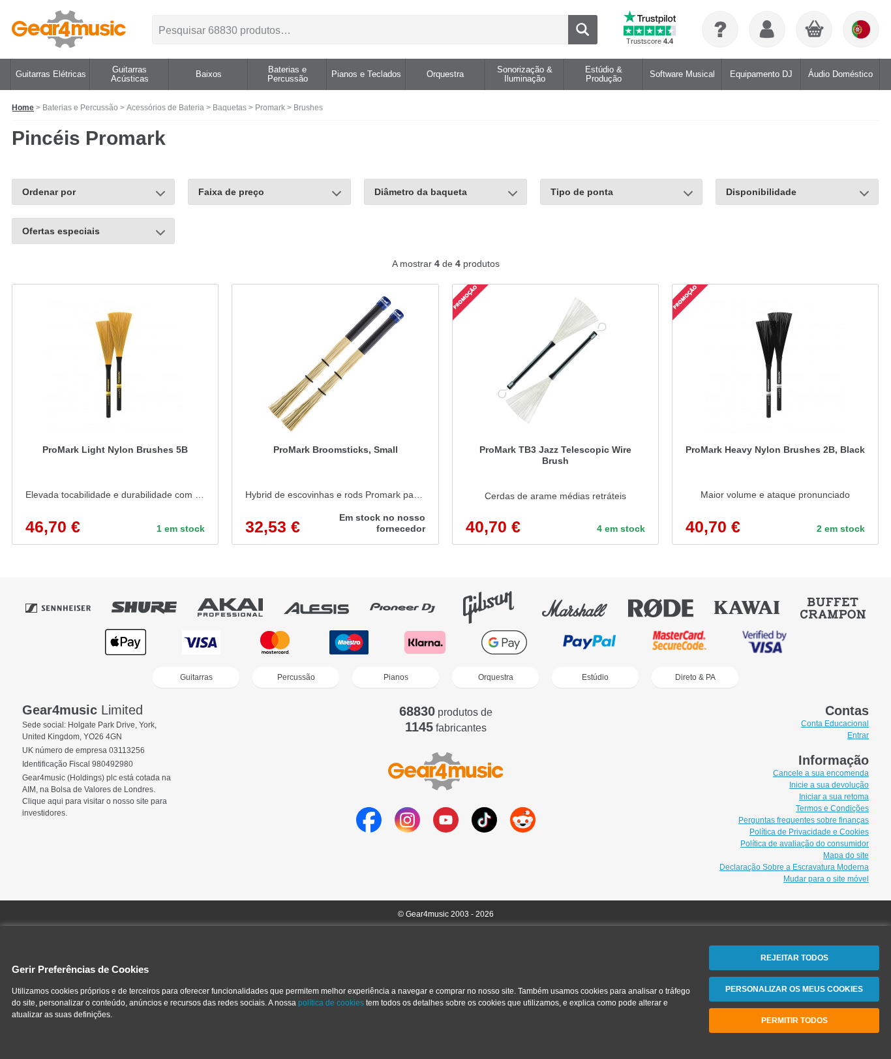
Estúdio (595, 677)
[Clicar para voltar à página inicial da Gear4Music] (69, 29)
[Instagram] (407, 829)
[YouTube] (446, 829)
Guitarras (196, 677)
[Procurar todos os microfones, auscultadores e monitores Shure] (153, 607)
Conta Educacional (835, 723)
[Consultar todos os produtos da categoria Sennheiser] (67, 607)
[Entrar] (767, 29)
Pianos (396, 677)
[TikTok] (484, 829)
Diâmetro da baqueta (420, 192)
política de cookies (331, 1002)
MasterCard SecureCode (679, 642)
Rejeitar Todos (794, 957)
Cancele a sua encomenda (821, 773)
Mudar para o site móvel (826, 878)
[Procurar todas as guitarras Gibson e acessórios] (498, 607)
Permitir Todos (794, 1020)
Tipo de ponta (582, 192)
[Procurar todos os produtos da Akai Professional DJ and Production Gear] (239, 607)
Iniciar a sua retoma (834, 796)
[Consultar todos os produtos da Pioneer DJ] (412, 607)
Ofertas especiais (61, 231)
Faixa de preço (231, 192)
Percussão (296, 677)
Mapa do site (846, 855)
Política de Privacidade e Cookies (809, 831)
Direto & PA (695, 677)
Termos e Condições (832, 808)
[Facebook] (369, 829)
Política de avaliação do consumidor (804, 843)
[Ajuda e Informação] (720, 29)
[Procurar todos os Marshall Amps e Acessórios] (584, 607)
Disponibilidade (761, 192)
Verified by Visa (764, 642)
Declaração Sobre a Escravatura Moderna (794, 867)
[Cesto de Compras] (814, 30)
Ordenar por (49, 192)
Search (582, 29)
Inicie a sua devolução (829, 785)
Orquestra (495, 677)
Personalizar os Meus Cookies (794, 989)
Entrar (858, 735)
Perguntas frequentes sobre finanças (803, 820)
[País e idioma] (861, 29)
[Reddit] (523, 829)
